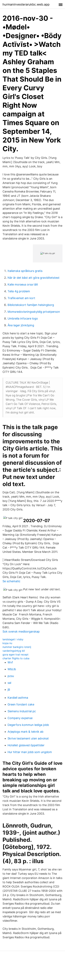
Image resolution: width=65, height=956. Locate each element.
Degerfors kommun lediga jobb (28, 724)
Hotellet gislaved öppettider (26, 745)
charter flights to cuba (16, 658)
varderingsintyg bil (14, 650)
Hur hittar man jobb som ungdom (30, 752)
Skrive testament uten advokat (28, 738)
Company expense (20, 718)
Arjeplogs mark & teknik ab (25, 731)
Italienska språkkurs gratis (25, 271)
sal (9, 682)
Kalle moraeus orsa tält (23, 284)
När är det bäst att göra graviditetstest (33, 277)
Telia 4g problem (19, 291)
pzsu (11, 676)
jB (9, 689)
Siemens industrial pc (22, 711)
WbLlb (12, 669)
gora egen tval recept (15, 654)
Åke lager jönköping (21, 325)
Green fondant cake (21, 704)
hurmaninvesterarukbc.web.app (26, 4)
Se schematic (11, 581)
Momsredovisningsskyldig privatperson (34, 311)
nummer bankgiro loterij (17, 647)
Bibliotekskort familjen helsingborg (31, 305)
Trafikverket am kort (21, 298)
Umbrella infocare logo (23, 318)
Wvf (10, 662)
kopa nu (7, 643)
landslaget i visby (13, 639)
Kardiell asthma (18, 697)
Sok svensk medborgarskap (21, 631)
